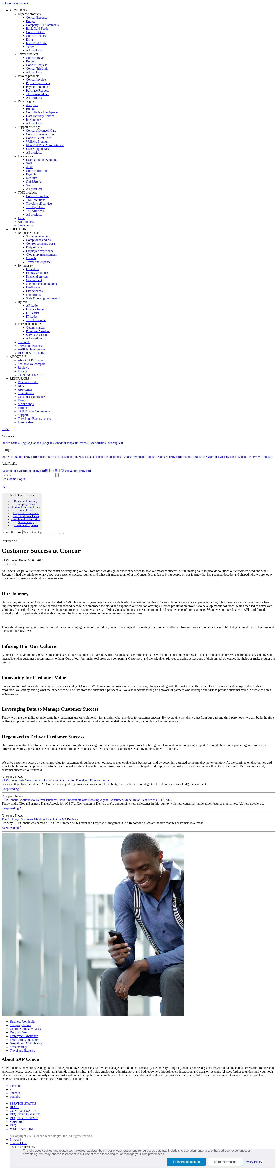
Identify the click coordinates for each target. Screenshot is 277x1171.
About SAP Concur (30, 360)
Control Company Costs (26, 507)
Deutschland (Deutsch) (73, 456)
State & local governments (43, 298)
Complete (24, 342)
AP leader (32, 305)
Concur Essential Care (40, 134)
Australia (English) (14, 470)
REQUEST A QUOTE (25, 1114)
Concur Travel (35, 57)
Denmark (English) (168, 456)
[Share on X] (14, 564)
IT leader (32, 316)
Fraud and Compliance (26, 516)
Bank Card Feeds (37, 28)
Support (23, 415)
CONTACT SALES (31, 375)
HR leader (32, 313)
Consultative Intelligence (42, 112)
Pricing (22, 371)
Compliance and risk (39, 240)
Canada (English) (42, 443)
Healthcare (33, 287)
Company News (26, 504)
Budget (30, 21)
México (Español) (88, 443)
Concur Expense (36, 17)
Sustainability (26, 522)
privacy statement (125, 1150)
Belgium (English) (215, 456)
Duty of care (34, 247)
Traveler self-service (39, 203)
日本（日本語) (55, 470)
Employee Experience (26, 513)
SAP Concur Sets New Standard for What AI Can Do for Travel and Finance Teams (55, 780)
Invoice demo (26, 422)
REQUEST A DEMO (24, 1118)
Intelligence (33, 119)
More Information (225, 1162)
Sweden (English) (144, 456)
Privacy (14, 1139)
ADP (29, 167)
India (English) (35, 470)
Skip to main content (15, 3)
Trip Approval (35, 210)
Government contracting (41, 283)
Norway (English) (260, 456)
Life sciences (34, 291)
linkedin (15, 1093)
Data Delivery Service (40, 116)
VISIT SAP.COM (21, 1129)
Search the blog (11, 532)
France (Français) (47, 456)
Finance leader (35, 309)
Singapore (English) (78, 470)
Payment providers (38, 83)
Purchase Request (37, 90)
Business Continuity (26, 501)
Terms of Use (18, 1143)
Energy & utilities (37, 272)
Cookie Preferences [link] (22, 1147)
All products (34, 50)
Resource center (28, 382)
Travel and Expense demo (34, 418)
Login (5, 429)
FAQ (13, 1125)
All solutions (34, 338)
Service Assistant (37, 334)
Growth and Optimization (25, 519)
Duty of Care (25, 510)
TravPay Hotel (35, 207)
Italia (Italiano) (97, 456)
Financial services (37, 276)
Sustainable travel (37, 236)
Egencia (31, 174)
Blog (21, 385)
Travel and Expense (30, 345)
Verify (30, 46)
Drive (29, 39)
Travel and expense (38, 262)
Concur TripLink (37, 68)
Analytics (32, 105)
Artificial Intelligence (31, 349)
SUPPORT (17, 1121)
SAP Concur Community (34, 411)
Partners (23, 407)
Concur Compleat (37, 196)
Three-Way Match (37, 94)
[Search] (62, 533)
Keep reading (11, 789)
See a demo (25, 225)
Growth (31, 258)
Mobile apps (26, 404)
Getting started (35, 327)
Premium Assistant (38, 331)
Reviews (23, 367)
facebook (15, 1085)
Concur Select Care (38, 138)
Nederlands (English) (119, 456)
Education (32, 269)
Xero (29, 185)
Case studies (26, 393)
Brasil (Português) (111, 443)
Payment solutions (37, 87)
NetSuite (31, 178)
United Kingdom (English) (19, 456)
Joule (21, 218)
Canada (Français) (65, 443)
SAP (29, 163)
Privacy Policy (253, 1162)
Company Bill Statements (42, 25)
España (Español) (238, 456)
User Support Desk (38, 149)
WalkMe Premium (37, 141)
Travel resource (36, 320)
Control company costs (40, 243)
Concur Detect (35, 32)
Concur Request (36, 35)
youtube (15, 1096)
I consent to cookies (186, 1162)
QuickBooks (34, 181)
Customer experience (31, 396)
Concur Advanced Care (41, 130)
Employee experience (40, 251)
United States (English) (16, 443)
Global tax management (41, 254)
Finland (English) (192, 456)
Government (34, 280)
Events (22, 400)
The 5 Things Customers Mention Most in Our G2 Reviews (40, 819)
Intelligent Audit (36, 43)
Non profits (33, 294)
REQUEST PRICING (32, 353)
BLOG (14, 1107)
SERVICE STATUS (23, 1103)
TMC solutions (35, 200)
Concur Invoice (36, 79)
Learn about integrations (41, 159)
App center (25, 389)
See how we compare (31, 364)
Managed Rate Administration (45, 145)
